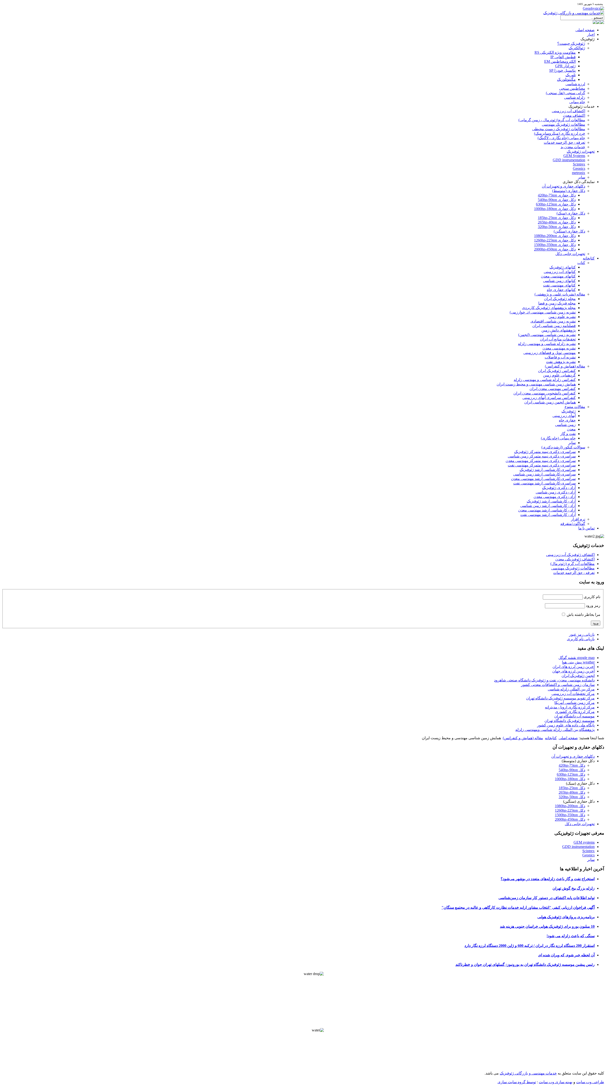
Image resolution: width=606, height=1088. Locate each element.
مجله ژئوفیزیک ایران (560, 299)
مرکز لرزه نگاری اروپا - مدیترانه (570, 707)
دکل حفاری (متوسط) (568, 191)
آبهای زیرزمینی (564, 416)
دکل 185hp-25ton (572, 788)
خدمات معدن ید (573, 147)
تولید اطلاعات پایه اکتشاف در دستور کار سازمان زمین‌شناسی (547, 898)
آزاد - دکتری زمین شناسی (556, 492)
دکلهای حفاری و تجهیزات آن (563, 186)
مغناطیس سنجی (572, 88)
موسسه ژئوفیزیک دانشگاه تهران (569, 721)
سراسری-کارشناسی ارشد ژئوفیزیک (548, 470)
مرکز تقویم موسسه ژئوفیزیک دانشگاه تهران (560, 698)
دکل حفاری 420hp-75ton (557, 195)
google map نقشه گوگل (576, 658)
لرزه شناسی (575, 84)
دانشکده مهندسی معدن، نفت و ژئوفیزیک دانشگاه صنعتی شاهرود (544, 680)
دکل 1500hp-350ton (570, 815)
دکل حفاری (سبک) (571, 213)
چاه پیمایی (577, 102)
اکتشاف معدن (574, 115)
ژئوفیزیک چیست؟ (571, 43)
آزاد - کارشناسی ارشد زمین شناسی (548, 506)
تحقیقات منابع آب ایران (558, 339)
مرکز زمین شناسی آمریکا (574, 703)
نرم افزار (578, 519)
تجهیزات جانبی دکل (570, 254)
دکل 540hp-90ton (572, 770)
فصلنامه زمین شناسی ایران (554, 326)
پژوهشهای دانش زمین (558, 330)
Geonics (579, 168)
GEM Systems (574, 156)
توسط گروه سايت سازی (517, 1082)
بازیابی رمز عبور (582, 634)
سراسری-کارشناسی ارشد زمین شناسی (544, 474)
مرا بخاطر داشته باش (583, 615)
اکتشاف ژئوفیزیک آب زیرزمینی (570, 555)
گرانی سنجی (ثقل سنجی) (565, 93)
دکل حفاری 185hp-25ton (557, 218)
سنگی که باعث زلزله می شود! (571, 936)
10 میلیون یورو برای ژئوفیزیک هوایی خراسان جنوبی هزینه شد (547, 926)
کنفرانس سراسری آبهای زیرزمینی (549, 398)
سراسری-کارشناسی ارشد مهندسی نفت (544, 483)
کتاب (581, 263)
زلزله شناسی (574, 97)
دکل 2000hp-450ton (570, 819)
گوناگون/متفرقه (572, 524)
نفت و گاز (568, 434)
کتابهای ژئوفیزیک (562, 267)
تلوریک (571, 75)
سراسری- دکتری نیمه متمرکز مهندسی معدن (541, 461)
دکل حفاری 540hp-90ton (557, 200)
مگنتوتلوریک (566, 79)
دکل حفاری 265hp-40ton (557, 222)
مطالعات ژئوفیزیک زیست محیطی (558, 129)
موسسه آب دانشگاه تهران (574, 716)
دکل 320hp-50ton (572, 797)
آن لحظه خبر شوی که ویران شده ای (566, 955)
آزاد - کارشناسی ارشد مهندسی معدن (547, 510)
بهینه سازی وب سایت (555, 1082)
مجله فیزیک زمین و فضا (557, 303)
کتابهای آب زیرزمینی (560, 272)
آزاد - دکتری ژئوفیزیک (559, 488)
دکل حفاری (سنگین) (569, 231)
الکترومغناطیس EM (560, 61)
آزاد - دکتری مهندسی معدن (555, 497)
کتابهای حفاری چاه (561, 290)
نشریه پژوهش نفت (561, 362)
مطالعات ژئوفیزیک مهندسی (563, 124)
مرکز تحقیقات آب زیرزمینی (573, 694)
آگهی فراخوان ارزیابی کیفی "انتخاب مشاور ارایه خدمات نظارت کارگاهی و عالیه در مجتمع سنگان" (518, 907)
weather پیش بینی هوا (578, 662)
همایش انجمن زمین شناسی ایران (550, 402)
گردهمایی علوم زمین (559, 375)
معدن (571, 429)
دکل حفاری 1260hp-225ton (555, 240)
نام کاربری (592, 597)
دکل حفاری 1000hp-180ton (555, 209)
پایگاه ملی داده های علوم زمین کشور (566, 725)
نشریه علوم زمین (562, 317)
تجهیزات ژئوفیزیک (581, 151)
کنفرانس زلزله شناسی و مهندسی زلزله (545, 380)
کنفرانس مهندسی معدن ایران (553, 389)
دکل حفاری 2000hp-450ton (555, 249)
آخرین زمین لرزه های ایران (574, 667)
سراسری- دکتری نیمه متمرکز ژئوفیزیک (545, 452)
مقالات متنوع (575, 407)
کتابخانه (589, 258)
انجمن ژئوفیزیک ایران (578, 676)
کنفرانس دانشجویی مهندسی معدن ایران (544, 393)
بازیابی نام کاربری (581, 639)
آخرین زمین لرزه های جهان (573, 671)
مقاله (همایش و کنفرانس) (565, 366)
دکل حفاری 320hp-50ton (557, 227)
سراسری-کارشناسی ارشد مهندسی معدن (543, 479)
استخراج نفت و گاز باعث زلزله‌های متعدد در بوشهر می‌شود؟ (548, 879)
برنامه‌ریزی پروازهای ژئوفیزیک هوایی (566, 917)
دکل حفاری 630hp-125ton (556, 204)
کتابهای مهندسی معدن (558, 276)
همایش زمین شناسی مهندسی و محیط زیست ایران (536, 384)
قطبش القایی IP (563, 57)
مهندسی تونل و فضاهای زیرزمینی (549, 353)
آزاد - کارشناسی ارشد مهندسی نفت (548, 515)
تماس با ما (586, 528)
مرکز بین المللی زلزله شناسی (571, 689)
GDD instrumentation (569, 160)
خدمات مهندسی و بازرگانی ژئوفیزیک (528, 1073)
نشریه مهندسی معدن (559, 348)
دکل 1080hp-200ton (570, 806)
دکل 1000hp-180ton (570, 779)
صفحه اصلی (585, 30)
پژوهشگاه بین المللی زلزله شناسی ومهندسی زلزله (555, 730)
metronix (578, 173)
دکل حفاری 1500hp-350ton (555, 245)
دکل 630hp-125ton (571, 774)
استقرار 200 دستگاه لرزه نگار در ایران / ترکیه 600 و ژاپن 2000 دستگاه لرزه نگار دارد (529, 946)
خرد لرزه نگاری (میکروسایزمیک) (559, 133)
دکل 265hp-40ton (572, 792)
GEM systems (584, 842)
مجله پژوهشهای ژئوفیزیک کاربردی (549, 308)
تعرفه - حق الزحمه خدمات (564, 142)
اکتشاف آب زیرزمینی (568, 111)
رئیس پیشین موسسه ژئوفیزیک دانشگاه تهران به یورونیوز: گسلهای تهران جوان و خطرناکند (525, 965)
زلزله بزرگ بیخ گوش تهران (574, 888)
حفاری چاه (567, 420)
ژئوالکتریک (577, 48)
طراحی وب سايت (590, 1082)
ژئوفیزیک (568, 411)
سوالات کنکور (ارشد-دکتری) (563, 447)
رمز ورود (593, 606)
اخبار (591, 34)
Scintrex (579, 164)
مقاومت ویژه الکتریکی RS (555, 52)
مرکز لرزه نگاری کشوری (575, 712)
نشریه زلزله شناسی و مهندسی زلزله (547, 344)
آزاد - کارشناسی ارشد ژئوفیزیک (551, 501)
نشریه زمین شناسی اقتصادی (553, 321)
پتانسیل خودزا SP (562, 70)
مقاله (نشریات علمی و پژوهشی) (560, 294)
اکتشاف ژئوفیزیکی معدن (575, 559)
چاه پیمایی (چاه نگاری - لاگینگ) (561, 138)
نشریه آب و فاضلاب (560, 357)
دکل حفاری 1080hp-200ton (555, 236)
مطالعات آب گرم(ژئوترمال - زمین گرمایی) (551, 120)
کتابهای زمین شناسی (559, 281)
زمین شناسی (565, 425)
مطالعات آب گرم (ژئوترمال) (572, 564)
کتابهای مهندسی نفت (559, 285)
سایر (581, 177)
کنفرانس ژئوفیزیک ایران (557, 371)
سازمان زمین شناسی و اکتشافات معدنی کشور (558, 685)
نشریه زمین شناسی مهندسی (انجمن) (547, 335)
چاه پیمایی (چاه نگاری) (558, 438)
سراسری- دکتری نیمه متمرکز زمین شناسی (542, 456)
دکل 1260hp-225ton (570, 810)
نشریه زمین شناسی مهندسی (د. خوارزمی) (543, 312)
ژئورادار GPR (565, 66)
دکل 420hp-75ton (572, 765)
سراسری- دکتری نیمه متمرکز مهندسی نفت (542, 465)
